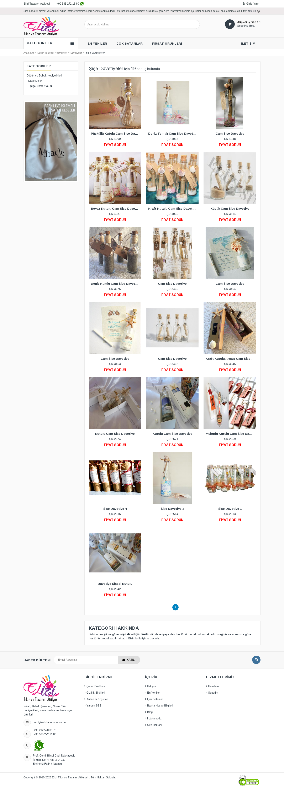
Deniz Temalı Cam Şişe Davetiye (173, 133)
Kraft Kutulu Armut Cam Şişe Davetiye (231, 358)
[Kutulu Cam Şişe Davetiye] (115, 403)
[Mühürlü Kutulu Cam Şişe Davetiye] (230, 403)
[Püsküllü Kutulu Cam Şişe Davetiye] (115, 103)
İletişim (151, 686)
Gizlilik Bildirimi (95, 693)
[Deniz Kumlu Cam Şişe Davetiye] (115, 253)
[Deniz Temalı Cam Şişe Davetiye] (172, 103)
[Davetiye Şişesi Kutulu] (115, 553)
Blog (150, 712)
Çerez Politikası (95, 686)
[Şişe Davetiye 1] (230, 478)
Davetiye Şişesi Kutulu (115, 583)
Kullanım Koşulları (97, 699)
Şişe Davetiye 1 (230, 508)
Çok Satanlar (155, 699)
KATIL (131, 660)
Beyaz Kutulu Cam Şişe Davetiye (116, 208)
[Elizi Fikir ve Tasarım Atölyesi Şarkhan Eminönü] (41, 26)
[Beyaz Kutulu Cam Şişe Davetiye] (115, 178)
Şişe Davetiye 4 (115, 508)
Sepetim (213, 693)
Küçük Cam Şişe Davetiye (229, 208)
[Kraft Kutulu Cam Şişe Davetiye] (172, 178)
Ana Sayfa (28, 53)
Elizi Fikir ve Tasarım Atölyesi (70, 777)
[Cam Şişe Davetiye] (230, 103)
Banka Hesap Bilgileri (160, 705)
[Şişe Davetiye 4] (115, 478)
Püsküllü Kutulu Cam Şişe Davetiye (116, 133)
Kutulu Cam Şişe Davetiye (115, 433)
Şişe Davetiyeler (39, 86)
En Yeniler (153, 693)
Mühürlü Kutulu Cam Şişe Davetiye (231, 433)
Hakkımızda (154, 718)
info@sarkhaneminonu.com (50, 722)
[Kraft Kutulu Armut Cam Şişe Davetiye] (230, 328)
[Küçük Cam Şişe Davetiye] (230, 178)
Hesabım (213, 686)
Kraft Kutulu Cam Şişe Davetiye (172, 208)
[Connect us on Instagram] (256, 660)
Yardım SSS (93, 705)
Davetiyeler (76, 53)
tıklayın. (252, 11)
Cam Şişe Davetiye (230, 133)
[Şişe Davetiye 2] (172, 478)
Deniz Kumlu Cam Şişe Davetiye (115, 283)
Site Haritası (154, 725)
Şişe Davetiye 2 (172, 508)
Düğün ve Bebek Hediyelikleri (52, 53)
